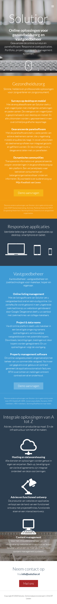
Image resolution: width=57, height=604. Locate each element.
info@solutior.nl (30, 574)
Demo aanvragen (28, 193)
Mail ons (28, 583)
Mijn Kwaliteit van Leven (28, 182)
